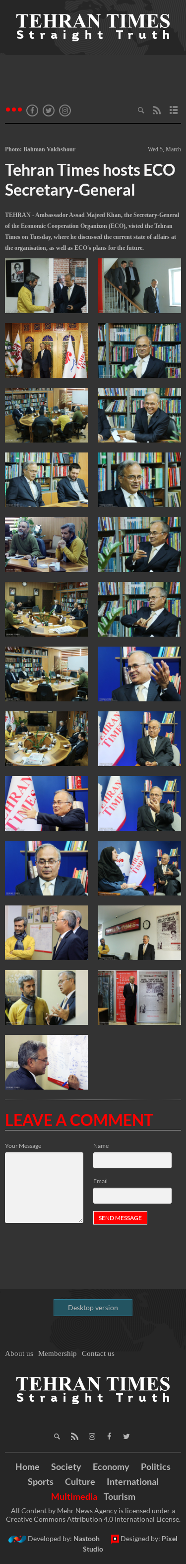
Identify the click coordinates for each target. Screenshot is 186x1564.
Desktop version (93, 1307)
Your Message (23, 1145)
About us (19, 1353)
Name (101, 1145)
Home (27, 1466)
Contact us (98, 1353)
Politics (156, 1466)
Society (66, 1466)
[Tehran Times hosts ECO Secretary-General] (46, 285)
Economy (111, 1466)
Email (100, 1181)
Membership (57, 1353)
